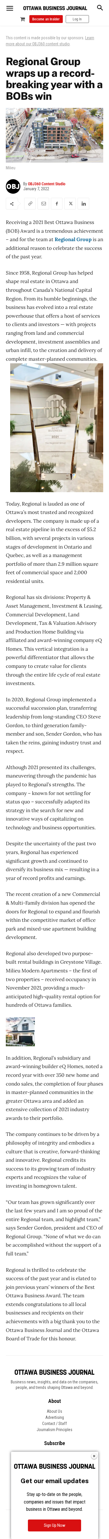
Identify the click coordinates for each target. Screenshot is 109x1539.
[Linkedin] (83, 203)
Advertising (54, 1417)
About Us (54, 1411)
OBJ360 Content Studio (46, 184)
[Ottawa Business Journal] (55, 8)
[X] (70, 203)
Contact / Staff (54, 1423)
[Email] (43, 203)
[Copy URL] (30, 203)
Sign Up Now (54, 1525)
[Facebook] (56, 203)
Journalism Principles (54, 1429)
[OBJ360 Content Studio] (14, 186)
